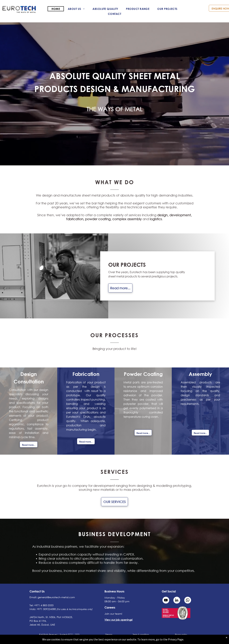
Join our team (112, 613)
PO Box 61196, (38, 621)
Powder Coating (143, 374)
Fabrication (85, 374)
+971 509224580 (46, 609)
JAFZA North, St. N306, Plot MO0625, (51, 617)
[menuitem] (56, 8)
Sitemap (108, 634)
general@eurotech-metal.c (54, 597)
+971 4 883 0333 (43, 605)
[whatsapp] (187, 600)
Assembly (200, 374)
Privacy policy (181, 634)
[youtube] (165, 600)
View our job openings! (118, 619)
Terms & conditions (141, 634)
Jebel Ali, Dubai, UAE (42, 624)
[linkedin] (176, 600)
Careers (109, 607)
